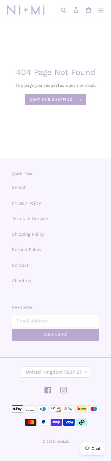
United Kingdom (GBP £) (53, 372)
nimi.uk (63, 441)
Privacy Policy (26, 203)
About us (21, 280)
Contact (20, 265)
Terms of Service (30, 218)
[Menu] (101, 10)
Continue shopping (51, 99)
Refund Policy (26, 249)
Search (19, 187)
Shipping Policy (28, 234)
